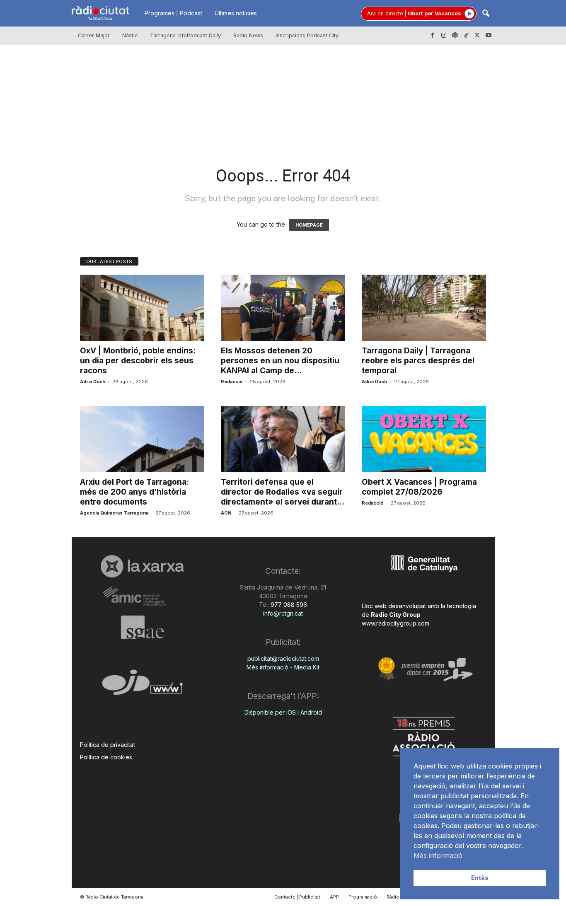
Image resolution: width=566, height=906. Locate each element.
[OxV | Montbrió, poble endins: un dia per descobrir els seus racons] (142, 308)
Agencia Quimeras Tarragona (114, 513)
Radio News (248, 35)
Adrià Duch (92, 381)
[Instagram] (444, 35)
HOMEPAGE (309, 225)
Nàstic (130, 35)
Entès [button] (480, 877)
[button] (486, 14)
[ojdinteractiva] (142, 686)
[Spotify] (455, 35)
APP (334, 897)
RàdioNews (399, 897)
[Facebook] (433, 35)
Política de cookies (106, 757)
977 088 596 (288, 604)
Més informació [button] (438, 855)
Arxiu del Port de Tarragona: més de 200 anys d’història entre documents (134, 492)
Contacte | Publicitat (297, 897)
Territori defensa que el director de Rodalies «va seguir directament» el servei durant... (282, 492)
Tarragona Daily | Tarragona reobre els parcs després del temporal (418, 360)
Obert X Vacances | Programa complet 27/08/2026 (419, 487)
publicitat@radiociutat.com (283, 658)
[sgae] (142, 627)
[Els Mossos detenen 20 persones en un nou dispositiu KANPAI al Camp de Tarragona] (283, 308)
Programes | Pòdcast (173, 13)
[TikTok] (466, 35)
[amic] (142, 596)
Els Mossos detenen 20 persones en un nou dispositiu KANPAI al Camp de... (280, 360)
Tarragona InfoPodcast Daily (185, 35)
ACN (226, 513)
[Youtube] (488, 35)
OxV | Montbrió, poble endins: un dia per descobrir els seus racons (138, 360)
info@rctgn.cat (283, 613)
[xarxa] (142, 566)
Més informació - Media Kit (283, 667)
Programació (362, 897)
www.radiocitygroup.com (395, 623)
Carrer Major (94, 35)
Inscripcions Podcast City (307, 35)
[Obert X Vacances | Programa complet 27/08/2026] (424, 439)
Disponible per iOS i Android (283, 712)
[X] (477, 35)
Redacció (232, 381)
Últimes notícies (236, 13)
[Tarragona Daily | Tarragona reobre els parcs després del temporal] (424, 308)
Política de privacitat (107, 744)
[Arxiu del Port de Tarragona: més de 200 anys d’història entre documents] (142, 439)
